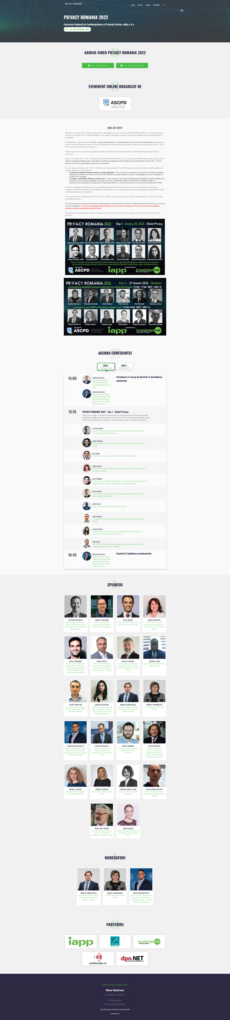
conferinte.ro (115, 1013)
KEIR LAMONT (96, 454)
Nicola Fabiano (96, 491)
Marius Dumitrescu (98, 378)
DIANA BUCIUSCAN (97, 529)
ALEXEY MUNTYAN (97, 517)
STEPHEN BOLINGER (97, 428)
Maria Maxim (128, 828)
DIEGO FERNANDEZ (97, 479)
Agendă (147, 5)
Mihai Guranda (128, 746)
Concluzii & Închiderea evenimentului (133, 553)
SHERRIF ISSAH (96, 504)
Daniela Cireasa (102, 789)
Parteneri (156, 5)
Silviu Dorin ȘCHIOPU (154, 789)
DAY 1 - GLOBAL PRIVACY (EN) (133, 65)
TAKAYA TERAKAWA (97, 441)
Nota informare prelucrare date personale (115, 1009)
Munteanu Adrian (102, 828)
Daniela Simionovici (154, 705)
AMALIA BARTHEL (97, 466)
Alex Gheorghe (154, 746)
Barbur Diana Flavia (128, 789)
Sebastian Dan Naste (98, 392)
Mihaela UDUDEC (75, 789)
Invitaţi (140, 5)
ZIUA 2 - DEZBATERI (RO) (99, 65)
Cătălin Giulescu (102, 746)
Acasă (133, 5)
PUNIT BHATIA (96, 542)
